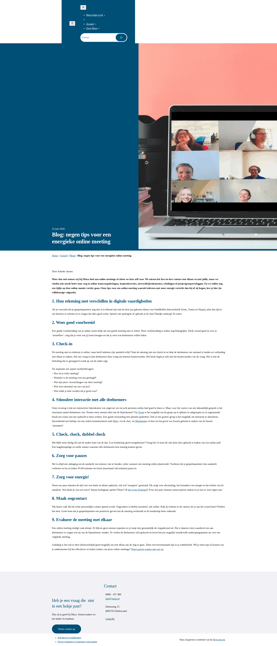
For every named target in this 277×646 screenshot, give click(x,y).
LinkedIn (110, 618)
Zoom (141, 412)
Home (55, 255)
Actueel (64, 255)
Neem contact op (66, 629)
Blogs (72, 255)
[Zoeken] (121, 37)
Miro (115, 421)
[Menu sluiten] (83, 7)
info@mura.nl (112, 598)
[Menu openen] (72, 23)
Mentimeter (141, 421)
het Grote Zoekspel (137, 489)
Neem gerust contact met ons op (147, 549)
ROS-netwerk (219, 639)
